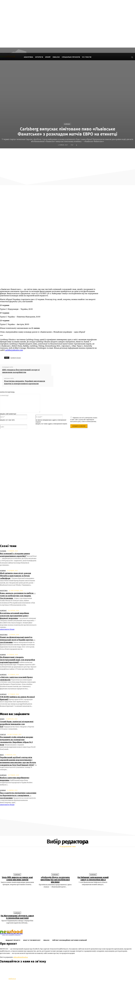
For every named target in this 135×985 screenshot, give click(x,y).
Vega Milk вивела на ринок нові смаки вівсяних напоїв (17, 878)
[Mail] (124, 57)
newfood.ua (12, 978)
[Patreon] (127, 57)
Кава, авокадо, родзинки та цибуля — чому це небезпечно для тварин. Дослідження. (18, 595)
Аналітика (3, 590)
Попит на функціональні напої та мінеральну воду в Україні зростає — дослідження (17, 639)
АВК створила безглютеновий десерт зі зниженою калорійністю (21, 371)
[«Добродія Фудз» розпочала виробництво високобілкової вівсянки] (55, 862)
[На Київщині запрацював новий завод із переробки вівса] (93, 862)
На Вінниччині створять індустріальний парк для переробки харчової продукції (17, 659)
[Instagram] (121, 57)
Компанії (67, 124)
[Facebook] (118, 57)
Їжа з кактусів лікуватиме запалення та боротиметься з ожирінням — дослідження (18, 795)
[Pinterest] (76, 153)
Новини (3, 570)
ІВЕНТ (2, 755)
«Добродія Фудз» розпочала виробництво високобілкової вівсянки (55, 879)
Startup (3, 734)
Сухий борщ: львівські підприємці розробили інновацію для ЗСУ (16, 724)
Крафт (2, 719)
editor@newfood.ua (20, 957)
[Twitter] (69, 153)
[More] (92, 153)
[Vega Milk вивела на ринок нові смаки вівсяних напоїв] (17, 862)
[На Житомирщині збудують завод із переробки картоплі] (17, 900)
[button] (132, 57)
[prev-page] (66, 928)
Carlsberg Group (15, 357)
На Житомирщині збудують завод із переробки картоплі (17, 916)
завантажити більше (7, 629)
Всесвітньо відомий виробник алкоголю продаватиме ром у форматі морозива (14, 615)
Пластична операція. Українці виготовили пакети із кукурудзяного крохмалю (24, 382)
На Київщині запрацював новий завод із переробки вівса (93, 878)
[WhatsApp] (84, 153)
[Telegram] (14, 967)
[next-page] (69, 928)
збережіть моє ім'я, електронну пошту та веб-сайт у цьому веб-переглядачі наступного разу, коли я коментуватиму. (83, 419)
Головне (3, 551)
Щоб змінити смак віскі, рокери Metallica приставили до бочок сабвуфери (15, 575)
